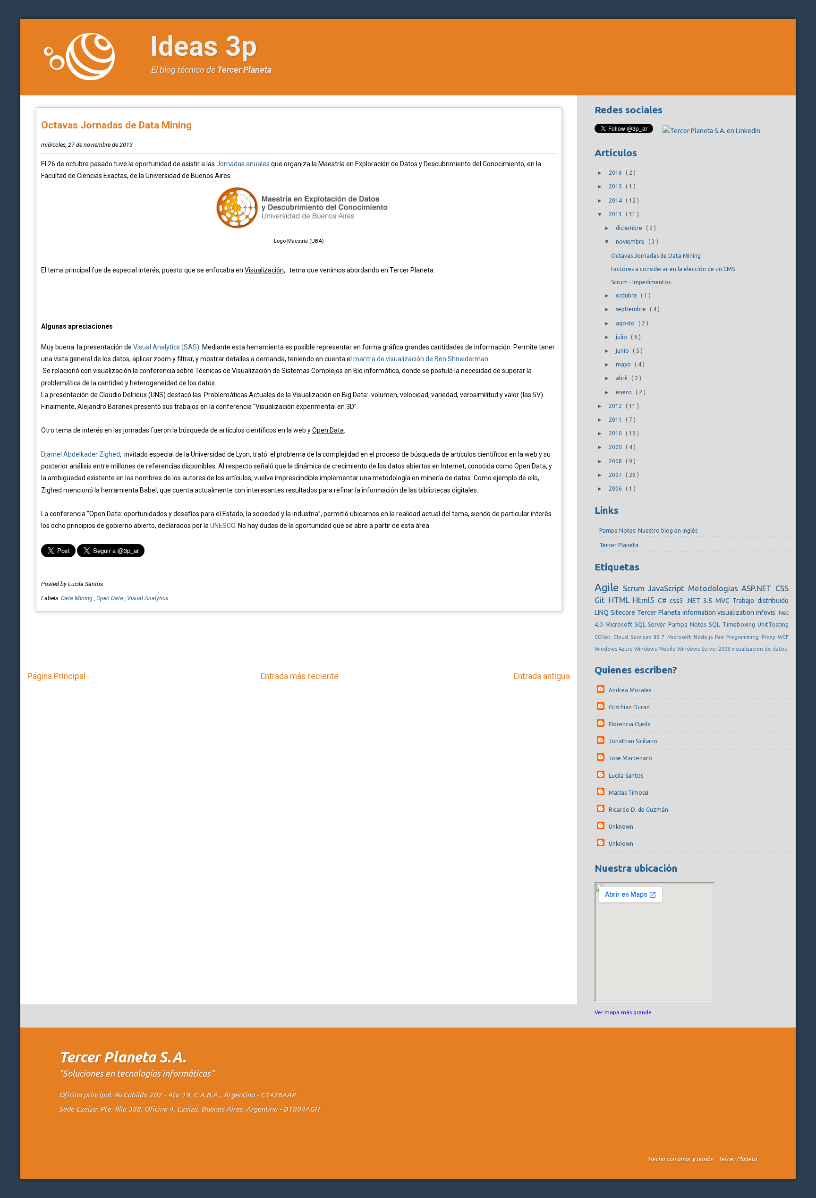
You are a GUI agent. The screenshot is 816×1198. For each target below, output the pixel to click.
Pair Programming (738, 637)
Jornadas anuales (242, 164)
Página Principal (56, 676)
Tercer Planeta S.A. (122, 1057)
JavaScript (668, 588)
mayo (624, 364)
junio (623, 351)
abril (622, 378)
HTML (621, 599)
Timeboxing (739, 624)
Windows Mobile (655, 649)
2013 (616, 214)
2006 (616, 488)
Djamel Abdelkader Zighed (80, 454)
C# (664, 600)
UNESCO (222, 525)
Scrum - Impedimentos (641, 282)
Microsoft (680, 637)
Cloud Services (633, 637)
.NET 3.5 (701, 600)
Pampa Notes (688, 624)
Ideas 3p (203, 46)
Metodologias (714, 588)
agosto (626, 323)
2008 (616, 461)
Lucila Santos (626, 776)
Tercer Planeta (244, 70)
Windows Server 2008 (704, 649)
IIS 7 (660, 637)
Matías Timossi (628, 793)
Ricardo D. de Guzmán (638, 810)
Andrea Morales (630, 690)
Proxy (770, 637)
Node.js (704, 637)
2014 (616, 200)
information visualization (719, 612)
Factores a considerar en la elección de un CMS (673, 269)
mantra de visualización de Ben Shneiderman (420, 359)
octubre (627, 295)
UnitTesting (773, 624)
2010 (616, 433)
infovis (766, 612)
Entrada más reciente (300, 676)
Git (602, 599)
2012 (616, 406)
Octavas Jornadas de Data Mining (116, 125)
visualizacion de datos (759, 649)
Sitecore (624, 612)
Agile (608, 587)
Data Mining (77, 598)
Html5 (645, 599)
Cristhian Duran (629, 707)
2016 (616, 173)
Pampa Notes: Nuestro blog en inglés (648, 530)
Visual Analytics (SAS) (166, 347)
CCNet (604, 637)
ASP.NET (758, 588)
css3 (678, 600)
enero (624, 392)
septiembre (631, 309)
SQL (715, 624)
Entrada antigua (542, 676)
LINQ (603, 612)
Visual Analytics (147, 598)
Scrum (635, 588)
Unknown (621, 827)
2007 (616, 475)
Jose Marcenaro (630, 758)
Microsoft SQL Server (636, 624)
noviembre (631, 241)
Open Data (110, 598)
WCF (783, 637)
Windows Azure (614, 649)
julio (622, 337)
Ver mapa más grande (623, 1012)
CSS (782, 588)
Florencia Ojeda (630, 724)
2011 (616, 419)
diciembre (630, 228)
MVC (724, 600)
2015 (616, 186)
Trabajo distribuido (760, 600)
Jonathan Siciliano (633, 741)
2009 (616, 447)
